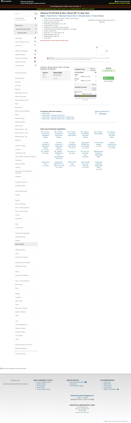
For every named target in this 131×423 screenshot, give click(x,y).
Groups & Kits (19, 227)
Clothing (17, 167)
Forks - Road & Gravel (21, 211)
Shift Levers (18, 301)
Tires (16, 321)
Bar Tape (17, 85)
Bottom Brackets (20, 122)
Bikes (16, 103)
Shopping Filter (19, 18)
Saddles (17, 293)
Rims (16, 288)
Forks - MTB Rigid (20, 204)
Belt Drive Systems (20, 96)
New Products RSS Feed (77, 382)
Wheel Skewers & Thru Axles (23, 344)
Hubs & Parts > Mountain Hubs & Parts (53, 115)
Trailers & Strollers (20, 328)
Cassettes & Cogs (20, 153)
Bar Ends (17, 82)
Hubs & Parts (19, 244)
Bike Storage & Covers (21, 100)
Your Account (108, 385)
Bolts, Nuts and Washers (22, 111)
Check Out (126, 1)
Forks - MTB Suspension (22, 207)
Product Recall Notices (43, 389)
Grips (16, 224)
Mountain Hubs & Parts (68, 16)
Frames (17, 215)
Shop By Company (20, 62)
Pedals (17, 271)
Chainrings (18, 160)
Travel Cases (19, 335)
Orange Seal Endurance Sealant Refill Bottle (98, 164)
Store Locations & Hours (22, 42)
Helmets (17, 240)
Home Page (18, 38)
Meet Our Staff (41, 384)
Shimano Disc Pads (46, 163)
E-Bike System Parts (21, 191)
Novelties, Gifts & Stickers (22, 262)
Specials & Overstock (21, 58)
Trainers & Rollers (20, 332)
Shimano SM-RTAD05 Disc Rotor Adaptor (85, 144)
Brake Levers (19, 125)
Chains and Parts (20, 164)
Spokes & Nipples (20, 312)
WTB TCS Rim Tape (72, 163)
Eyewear (17, 195)
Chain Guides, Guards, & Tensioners (25, 156)
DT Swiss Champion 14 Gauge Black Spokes (45, 145)
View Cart (119, 1)
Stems (17, 315)
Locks (17, 253)
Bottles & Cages (20, 118)
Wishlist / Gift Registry (21, 51)
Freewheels (18, 218)
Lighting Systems (20, 250)
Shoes (17, 304)
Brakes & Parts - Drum (21, 133)
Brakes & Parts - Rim (21, 136)
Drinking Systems (20, 185)
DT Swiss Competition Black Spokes (72, 144)
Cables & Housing (20, 145)
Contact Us (18, 45)
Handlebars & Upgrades (22, 233)
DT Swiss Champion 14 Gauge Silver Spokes (59, 145)
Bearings (17, 89)
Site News (73, 384)
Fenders (17, 200)
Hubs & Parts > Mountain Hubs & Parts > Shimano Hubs (58, 118)
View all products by (102, 111)
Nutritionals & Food (20, 266)
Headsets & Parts (20, 237)
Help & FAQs (107, 384)
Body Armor (18, 107)
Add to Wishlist (108, 81)
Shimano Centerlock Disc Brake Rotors (111, 144)
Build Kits (18, 140)
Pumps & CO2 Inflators (21, 275)
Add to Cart (109, 78)
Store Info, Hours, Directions (82, 412)
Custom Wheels (19, 65)
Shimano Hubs (84, 16)
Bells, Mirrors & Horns (21, 93)
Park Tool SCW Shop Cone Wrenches (85, 163)
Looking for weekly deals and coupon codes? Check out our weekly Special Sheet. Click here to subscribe (65, 9)
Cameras (17, 149)
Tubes (17, 339)
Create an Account (39, 3)
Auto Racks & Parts (20, 73)
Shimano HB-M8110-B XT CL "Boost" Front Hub (59, 163)
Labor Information (20, 353)
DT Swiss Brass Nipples (98, 143)
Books (17, 114)
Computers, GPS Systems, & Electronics (23, 172)
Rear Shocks (19, 284)
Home (42, 16)
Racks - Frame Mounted (22, 281)
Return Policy (41, 387)
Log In (22, 3)
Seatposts (18, 297)
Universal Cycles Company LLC (82, 395)
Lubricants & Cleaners (21, 257)
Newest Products (20, 54)
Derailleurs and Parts (21, 182)
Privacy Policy (41, 385)
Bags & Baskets (19, 78)
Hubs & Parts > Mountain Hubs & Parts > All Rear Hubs (58, 117)
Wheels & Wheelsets (21, 348)
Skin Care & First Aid (21, 308)
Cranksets (18, 176)
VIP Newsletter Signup (77, 385)
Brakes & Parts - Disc (21, 129)
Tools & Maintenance (21, 324)
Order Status (29, 3)
